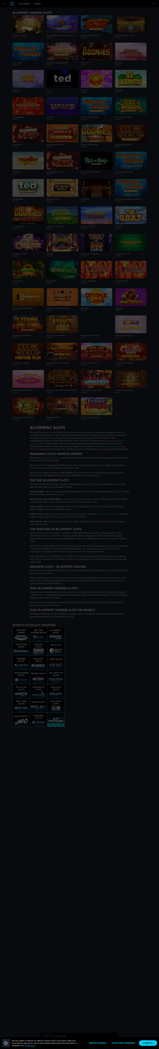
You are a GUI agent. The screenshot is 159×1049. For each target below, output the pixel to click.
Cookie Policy (30, 1045)
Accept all (148, 1043)
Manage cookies (97, 1043)
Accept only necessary (123, 1043)
